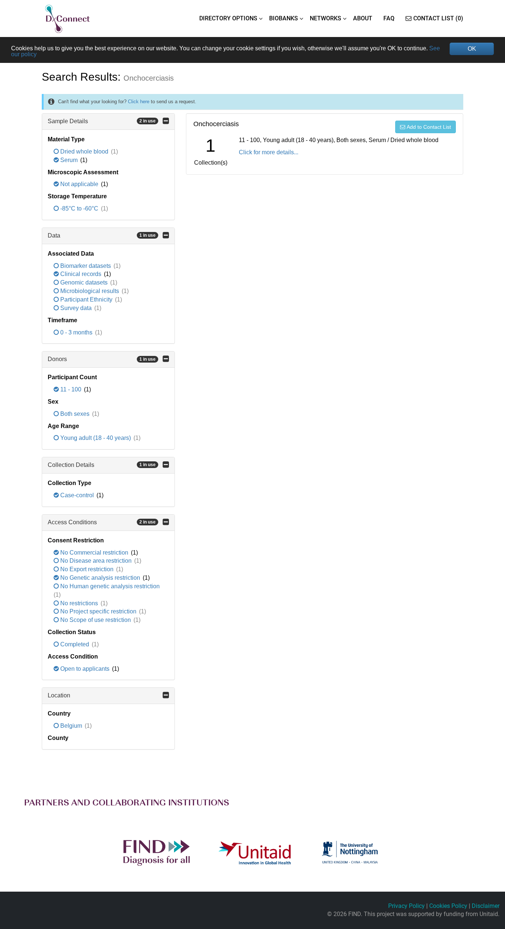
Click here (138, 101)
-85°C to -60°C (79, 208)
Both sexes (75, 414)
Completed (75, 644)
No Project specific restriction (98, 611)
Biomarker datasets (85, 266)
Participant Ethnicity (86, 299)
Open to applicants (85, 669)
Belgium (71, 726)
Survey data (76, 308)
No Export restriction (87, 569)
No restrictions (79, 603)
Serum (69, 160)
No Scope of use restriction (95, 620)
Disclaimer (485, 905)
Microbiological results (90, 291)
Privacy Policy (406, 905)
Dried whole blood (84, 151)
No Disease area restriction (96, 561)
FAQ (388, 18)
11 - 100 (71, 389)
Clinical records (81, 274)
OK (472, 49)
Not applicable (79, 184)
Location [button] (59, 695)
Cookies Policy (448, 905)
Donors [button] (102, 359)
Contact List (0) (438, 18)
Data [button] (102, 235)
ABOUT (362, 18)
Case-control (77, 495)
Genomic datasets (84, 282)
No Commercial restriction (94, 552)
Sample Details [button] (102, 121)
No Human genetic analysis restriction (109, 586)
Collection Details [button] (102, 465)
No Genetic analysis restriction (100, 578)
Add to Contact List (429, 127)
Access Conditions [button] (102, 522)
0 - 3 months (76, 332)
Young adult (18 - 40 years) (95, 438)
